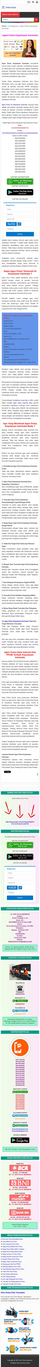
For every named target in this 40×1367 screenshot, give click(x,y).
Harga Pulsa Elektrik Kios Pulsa (12, 1246)
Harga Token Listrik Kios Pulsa (12, 1261)
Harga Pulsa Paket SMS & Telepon (13, 1249)
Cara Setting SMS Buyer (10, 1274)
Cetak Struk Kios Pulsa (9, 1271)
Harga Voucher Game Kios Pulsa (12, 1256)
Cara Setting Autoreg (8, 1276)
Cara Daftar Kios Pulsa (9, 1241)
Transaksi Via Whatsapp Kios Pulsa (13, 1281)
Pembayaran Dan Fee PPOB (11, 1264)
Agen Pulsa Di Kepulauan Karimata (14, 105)
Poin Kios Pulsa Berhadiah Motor (12, 1239)
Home (4, 26)
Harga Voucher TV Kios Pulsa (11, 1254)
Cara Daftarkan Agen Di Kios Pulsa (13, 1269)
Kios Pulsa (26, 1363)
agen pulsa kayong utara (22, 403)
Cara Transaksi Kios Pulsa (10, 1244)
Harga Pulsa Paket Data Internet (12, 1251)
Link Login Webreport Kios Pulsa (12, 1279)
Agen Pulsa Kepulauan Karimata (16, 621)
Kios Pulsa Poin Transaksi (13, 1293)
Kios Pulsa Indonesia (25, 1360)
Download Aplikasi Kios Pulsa (11, 1266)
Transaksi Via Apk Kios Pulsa (11, 1284)
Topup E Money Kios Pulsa (10, 1259)
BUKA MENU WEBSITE (11, 14)
